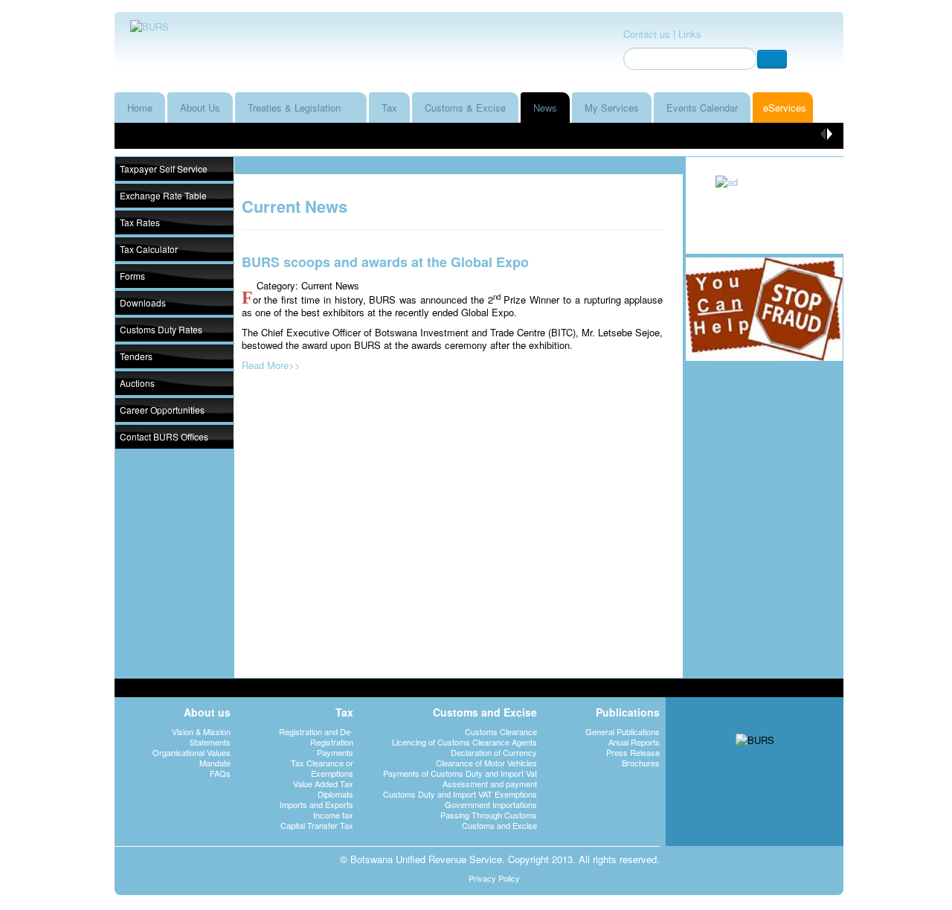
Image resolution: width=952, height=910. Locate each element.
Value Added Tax (323, 783)
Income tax (333, 815)
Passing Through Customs (488, 815)
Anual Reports (634, 742)
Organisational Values (191, 752)
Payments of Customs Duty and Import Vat (460, 773)
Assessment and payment (490, 783)
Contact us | (649, 34)
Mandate (215, 763)
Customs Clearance (501, 731)
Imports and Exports (316, 804)
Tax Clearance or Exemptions (322, 768)
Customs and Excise (499, 825)
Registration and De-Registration (316, 736)
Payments (335, 752)
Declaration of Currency (494, 752)
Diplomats (335, 794)
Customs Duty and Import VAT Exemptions (460, 794)
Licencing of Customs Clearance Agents (464, 742)
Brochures (641, 763)
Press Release (633, 752)
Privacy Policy (494, 878)
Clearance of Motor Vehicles (486, 763)
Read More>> (271, 365)
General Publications (622, 731)
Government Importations (491, 804)
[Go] (772, 59)
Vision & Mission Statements (201, 736)
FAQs (220, 773)
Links (689, 34)
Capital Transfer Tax (316, 825)
